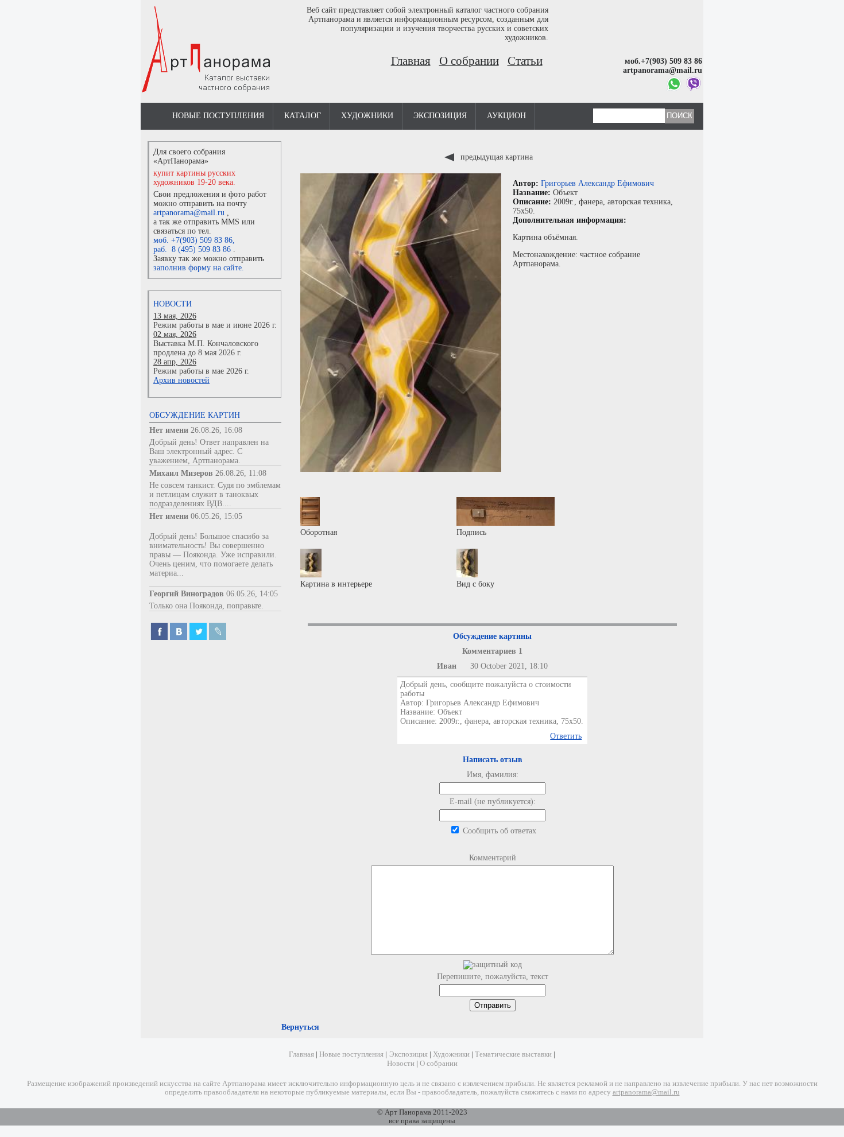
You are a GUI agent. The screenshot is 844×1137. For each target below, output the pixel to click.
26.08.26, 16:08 (216, 430)
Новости (172, 304)
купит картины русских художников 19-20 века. (194, 178)
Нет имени (168, 430)
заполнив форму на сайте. (198, 267)
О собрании (469, 61)
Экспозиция (440, 115)
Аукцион (506, 115)
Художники (367, 115)
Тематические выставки (513, 1054)
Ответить (566, 736)
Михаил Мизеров (181, 473)
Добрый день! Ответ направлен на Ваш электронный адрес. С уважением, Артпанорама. (209, 451)
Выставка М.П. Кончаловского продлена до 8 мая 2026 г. (205, 348)
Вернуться (300, 1027)
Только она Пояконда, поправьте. (206, 606)
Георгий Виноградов (186, 593)
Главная (411, 61)
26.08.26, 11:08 (240, 473)
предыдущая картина (495, 157)
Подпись (471, 532)
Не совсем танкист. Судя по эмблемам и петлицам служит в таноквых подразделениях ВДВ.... (215, 494)
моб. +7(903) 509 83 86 (193, 240)
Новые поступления (218, 115)
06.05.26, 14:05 (252, 593)
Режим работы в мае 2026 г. (201, 371)
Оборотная (318, 532)
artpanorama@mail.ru (188, 212)
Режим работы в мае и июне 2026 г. (215, 325)
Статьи (525, 61)
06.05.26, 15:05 (216, 516)
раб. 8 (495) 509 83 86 (192, 249)
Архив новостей (181, 380)
